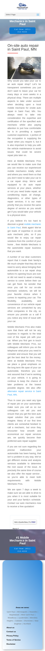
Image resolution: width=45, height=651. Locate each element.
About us (10, 628)
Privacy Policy (12, 636)
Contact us (11, 632)
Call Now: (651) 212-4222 (22, 30)
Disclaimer (10, 644)
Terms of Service (13, 640)
